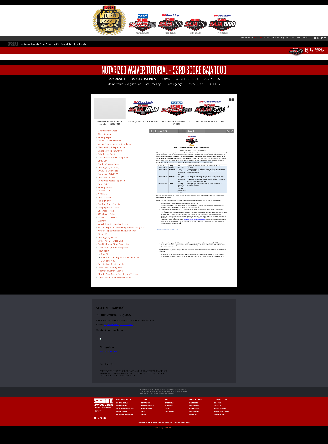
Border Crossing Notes (109, 164)
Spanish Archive (194, 412)
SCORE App (279, 37)
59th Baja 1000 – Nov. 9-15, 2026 (143, 121)
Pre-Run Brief (104, 200)
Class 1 (143, 412)
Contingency (174, 84)
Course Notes (104, 197)
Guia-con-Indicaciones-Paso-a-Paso (115, 277)
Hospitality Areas (219, 415)
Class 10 (143, 415)
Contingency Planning (108, 167)
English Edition (194, 403)
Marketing (290, 37)
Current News (169, 403)
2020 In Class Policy (107, 217)
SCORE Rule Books (121, 412)
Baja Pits (105, 254)
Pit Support (103, 250)
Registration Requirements (111, 264)
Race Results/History (143, 79)
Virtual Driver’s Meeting (109, 140)
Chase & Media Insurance (110, 150)
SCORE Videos (169, 406)
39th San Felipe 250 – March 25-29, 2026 (176, 122)
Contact (298, 37)
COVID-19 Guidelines (108, 170)
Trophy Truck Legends (147, 406)
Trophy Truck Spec (146, 409)
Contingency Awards (108, 237)
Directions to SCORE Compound (113, 157)
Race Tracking (152, 84)
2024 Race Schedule (122, 403)
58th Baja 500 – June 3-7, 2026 (210, 121)
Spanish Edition (194, 406)
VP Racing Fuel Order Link (110, 240)
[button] (24, 43)
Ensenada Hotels (106, 210)
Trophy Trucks (145, 403)
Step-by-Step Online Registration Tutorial (118, 274)
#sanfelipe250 (247, 37)
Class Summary (105, 134)
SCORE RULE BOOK (187, 79)
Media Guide (193, 415)
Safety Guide (195, 84)
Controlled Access (106, 177)
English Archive (194, 409)
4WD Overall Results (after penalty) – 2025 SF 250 (110, 122)
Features (167, 409)
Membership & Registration (124, 84)
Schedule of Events (107, 154)
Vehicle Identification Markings (113, 224)
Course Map (104, 190)
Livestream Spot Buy (220, 409)
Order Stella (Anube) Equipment (113, 247)
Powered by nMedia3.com (164, 427)
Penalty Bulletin (105, 187)
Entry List (102, 160)
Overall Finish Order (107, 130)
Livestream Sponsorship (221, 412)
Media (305, 37)
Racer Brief (103, 184)
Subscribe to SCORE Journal (102, 407)
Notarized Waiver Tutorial (110, 270)
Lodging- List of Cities (108, 207)
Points (166, 79)
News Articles (169, 412)
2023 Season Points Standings (125, 409)
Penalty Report (105, 137)
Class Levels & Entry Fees (110, 267)
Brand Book (217, 406)
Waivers (102, 220)
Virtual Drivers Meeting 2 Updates (114, 144)
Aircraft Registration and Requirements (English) (121, 227)
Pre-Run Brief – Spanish (109, 204)
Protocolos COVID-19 (108, 174)
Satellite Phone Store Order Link (113, 244)
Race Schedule (116, 79)
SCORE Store (268, 37)
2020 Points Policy (106, 214)
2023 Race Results (121, 406)
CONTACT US (212, 79)
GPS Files (102, 194)
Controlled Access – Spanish (111, 180)
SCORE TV (215, 84)
